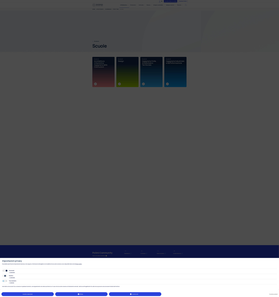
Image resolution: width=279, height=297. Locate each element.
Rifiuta (81, 294)
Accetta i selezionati (28, 294)
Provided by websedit (273, 294)
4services (12, 277)
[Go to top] (277, 295)
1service (11, 282)
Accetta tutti (135, 294)
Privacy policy (78, 264)
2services (12, 272)
